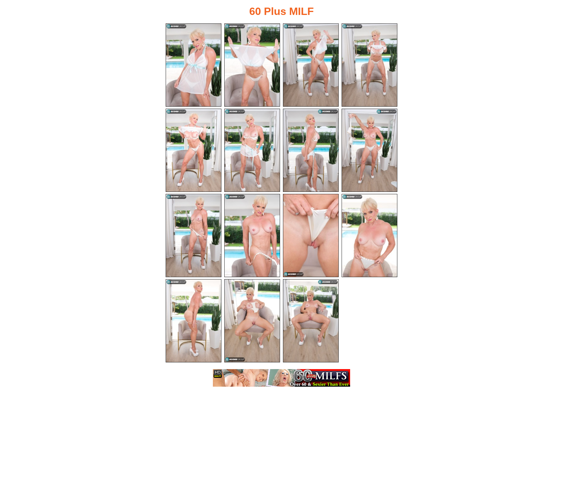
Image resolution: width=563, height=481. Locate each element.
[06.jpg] (252, 150)
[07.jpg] (311, 150)
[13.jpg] (193, 320)
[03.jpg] (311, 65)
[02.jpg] (252, 65)
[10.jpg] (252, 235)
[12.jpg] (369, 235)
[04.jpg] (369, 65)
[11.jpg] (311, 235)
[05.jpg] (193, 150)
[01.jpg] (193, 65)
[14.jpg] (252, 320)
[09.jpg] (193, 235)
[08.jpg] (369, 150)
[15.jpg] (311, 320)
